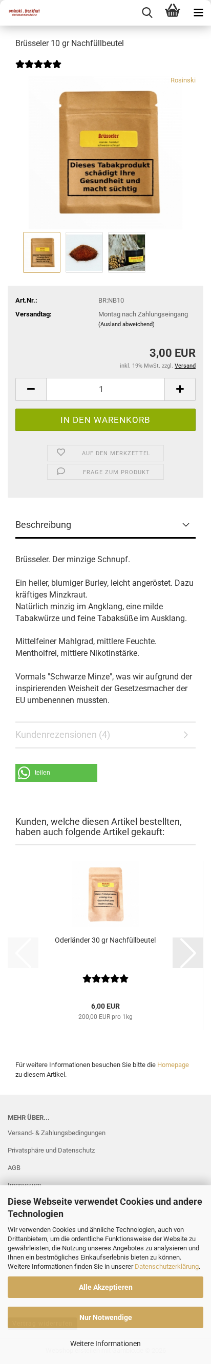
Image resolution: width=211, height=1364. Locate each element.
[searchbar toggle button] (147, 13)
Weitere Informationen (105, 1343)
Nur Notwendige (105, 1317)
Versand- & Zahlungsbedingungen (57, 1133)
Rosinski (183, 80)
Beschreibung (43, 524)
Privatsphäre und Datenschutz (51, 1150)
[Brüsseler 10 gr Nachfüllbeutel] (105, 152)
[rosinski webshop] (20, 13)
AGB (14, 1167)
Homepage (173, 1065)
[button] (30, 389)
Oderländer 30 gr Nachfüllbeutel (105, 940)
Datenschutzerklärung (167, 1266)
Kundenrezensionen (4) (62, 734)
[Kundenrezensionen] (38, 71)
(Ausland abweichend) (126, 324)
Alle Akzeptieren (106, 1287)
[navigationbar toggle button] (198, 13)
